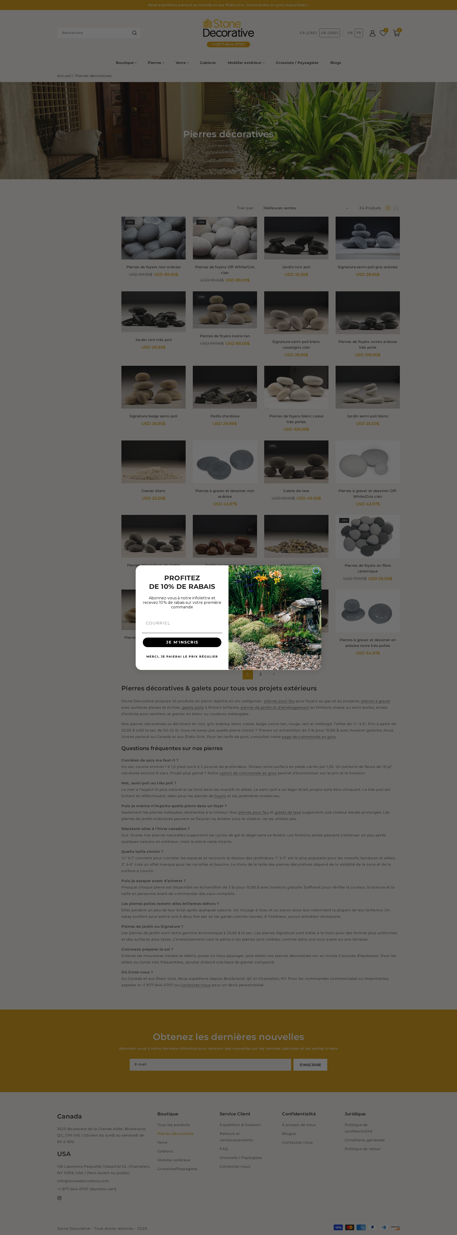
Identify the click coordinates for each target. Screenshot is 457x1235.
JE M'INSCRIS (182, 642)
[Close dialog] (316, 570)
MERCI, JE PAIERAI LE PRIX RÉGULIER (182, 656)
